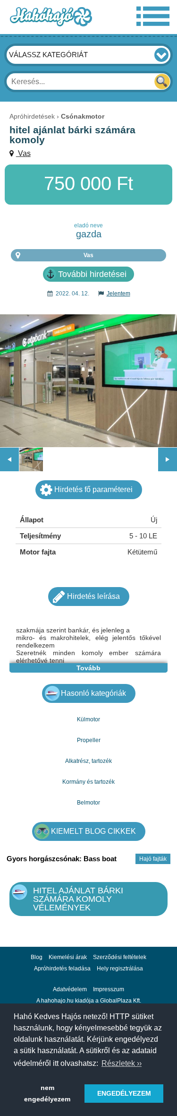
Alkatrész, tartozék (88, 761)
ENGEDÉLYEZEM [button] (124, 1093)
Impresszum (108, 989)
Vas (23, 153)
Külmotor (88, 719)
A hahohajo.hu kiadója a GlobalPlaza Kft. (88, 1000)
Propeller (89, 740)
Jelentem (118, 293)
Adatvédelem (70, 989)
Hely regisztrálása (120, 968)
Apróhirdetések (32, 116)
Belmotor (88, 802)
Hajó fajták (153, 859)
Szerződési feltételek (119, 957)
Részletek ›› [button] (121, 1063)
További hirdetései (92, 274)
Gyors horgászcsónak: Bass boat (62, 859)
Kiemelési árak (68, 957)
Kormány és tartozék (88, 782)
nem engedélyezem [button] (47, 1093)
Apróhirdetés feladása (62, 968)
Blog (36, 957)
